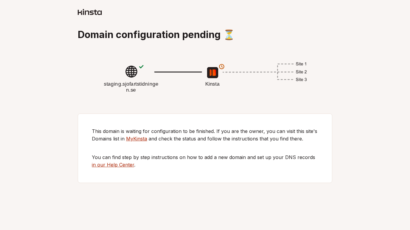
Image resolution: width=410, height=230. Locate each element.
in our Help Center (113, 165)
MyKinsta (136, 139)
